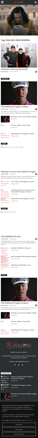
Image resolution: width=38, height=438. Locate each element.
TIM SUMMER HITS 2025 (11, 236)
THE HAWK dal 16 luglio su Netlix (14, 107)
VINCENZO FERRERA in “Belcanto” (21, 248)
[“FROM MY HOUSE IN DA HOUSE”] (19, 55)
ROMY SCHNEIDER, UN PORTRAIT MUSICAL (23, 256)
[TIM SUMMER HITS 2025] (19, 223)
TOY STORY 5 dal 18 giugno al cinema (22, 181)
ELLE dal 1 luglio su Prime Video (20, 125)
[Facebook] (15, 365)
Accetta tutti (19, 424)
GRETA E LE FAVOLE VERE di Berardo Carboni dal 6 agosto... (22, 377)
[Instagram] (19, 365)
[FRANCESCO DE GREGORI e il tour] (5, 267)
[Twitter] (22, 365)
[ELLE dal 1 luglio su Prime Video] (5, 127)
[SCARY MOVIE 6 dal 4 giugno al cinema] (5, 201)
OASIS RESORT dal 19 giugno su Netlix (22, 134)
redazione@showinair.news (22, 361)
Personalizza (19, 429)
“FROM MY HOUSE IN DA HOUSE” (14, 69)
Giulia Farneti (4, 71)
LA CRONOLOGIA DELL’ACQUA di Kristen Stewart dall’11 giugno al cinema (23, 191)
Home (2, 37)
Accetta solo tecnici (19, 434)
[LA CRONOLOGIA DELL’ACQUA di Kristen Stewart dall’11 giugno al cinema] (5, 194)
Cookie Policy (29, 420)
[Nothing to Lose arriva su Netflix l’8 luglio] (5, 119)
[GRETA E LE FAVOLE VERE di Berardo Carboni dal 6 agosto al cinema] (5, 380)
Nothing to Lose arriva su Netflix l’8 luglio (24, 117)
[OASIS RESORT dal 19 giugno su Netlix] (5, 136)
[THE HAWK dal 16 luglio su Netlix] (19, 93)
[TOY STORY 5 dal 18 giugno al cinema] (5, 184)
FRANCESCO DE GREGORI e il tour (21, 265)
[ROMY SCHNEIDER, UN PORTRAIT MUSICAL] (5, 259)
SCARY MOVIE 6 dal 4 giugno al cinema (23, 198)
